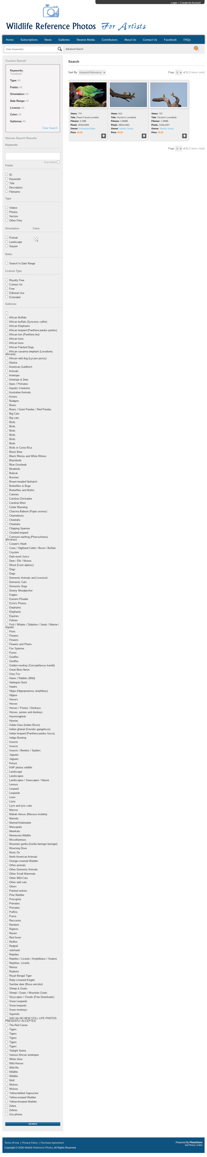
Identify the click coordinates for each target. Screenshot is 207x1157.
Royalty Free (16, 280)
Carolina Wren (17, 502)
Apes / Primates (18, 383)
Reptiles (14, 954)
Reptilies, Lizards (19, 963)
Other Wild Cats (18, 877)
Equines (14, 616)
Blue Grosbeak (18, 464)
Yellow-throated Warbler (23, 1101)
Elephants (15, 607)
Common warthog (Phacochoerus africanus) (26, 538)
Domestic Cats (18, 582)
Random (14, 924)
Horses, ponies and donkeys (26, 712)
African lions (16, 338)
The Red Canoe (18, 1025)
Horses (13, 703)
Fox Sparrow (16, 648)
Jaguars (14, 754)
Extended (14, 297)
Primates (14, 903)
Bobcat (13, 473)
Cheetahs (14, 519)
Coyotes (14, 552)
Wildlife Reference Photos (38, 1147)
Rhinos (13, 967)
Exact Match (50, 162)
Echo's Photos (17, 603)
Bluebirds (14, 468)
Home (10, 39)
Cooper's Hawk (18, 543)
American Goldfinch (20, 366)
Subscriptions (29, 39)
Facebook (170, 39)
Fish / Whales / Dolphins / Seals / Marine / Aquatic (32, 626)
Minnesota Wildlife (20, 835)
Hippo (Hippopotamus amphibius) (28, 690)
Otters (13, 886)
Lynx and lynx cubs (20, 805)
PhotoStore (196, 1142)
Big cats (14, 417)
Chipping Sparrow (19, 528)
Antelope (14, 375)
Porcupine (15, 899)
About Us (130, 39)
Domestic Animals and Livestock (28, 577)
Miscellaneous (17, 839)
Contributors (109, 39)
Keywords (15, 179)
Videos (13, 207)
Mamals (14, 818)
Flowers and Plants (20, 644)
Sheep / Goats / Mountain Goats (28, 992)
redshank (14, 950)
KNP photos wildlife (20, 767)
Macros (13, 809)
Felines (13, 620)
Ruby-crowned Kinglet (22, 980)
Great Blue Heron (19, 669)
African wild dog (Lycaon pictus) (27, 358)
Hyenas (13, 720)
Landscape (15, 242)
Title (11, 183)
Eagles (13, 594)
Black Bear (15, 451)
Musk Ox (14, 852)
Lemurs (13, 784)
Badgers (14, 400)
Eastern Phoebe (18, 599)
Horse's (13, 699)
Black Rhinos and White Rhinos (27, 456)
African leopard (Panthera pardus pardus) (33, 330)
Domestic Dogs (18, 586)
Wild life (14, 1067)
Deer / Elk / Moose (20, 560)
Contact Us (150, 39)
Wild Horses (16, 1063)
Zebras (13, 1110)
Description (15, 187)
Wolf (12, 1080)
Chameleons (16, 515)
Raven (13, 933)
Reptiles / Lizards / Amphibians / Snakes (33, 958)
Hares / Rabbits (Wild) (22, 678)
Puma (12, 916)
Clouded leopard (18, 532)
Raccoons (15, 920)
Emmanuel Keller (87, 128)
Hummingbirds (17, 716)
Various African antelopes (24, 1054)
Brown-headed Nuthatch (23, 481)
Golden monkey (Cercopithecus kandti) (32, 665)
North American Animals (23, 856)
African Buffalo (17, 317)
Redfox (13, 941)
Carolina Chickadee (20, 498)
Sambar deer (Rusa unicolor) (26, 984)
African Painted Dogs (21, 347)
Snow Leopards (18, 1001)
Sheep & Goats (18, 988)
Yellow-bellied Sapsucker (23, 1093)
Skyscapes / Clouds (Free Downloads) (31, 997)
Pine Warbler (16, 894)
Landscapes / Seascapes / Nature (29, 780)
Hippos (13, 695)
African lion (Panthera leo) (24, 334)
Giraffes (14, 656)
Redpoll (13, 946)
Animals (14, 371)
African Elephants (19, 326)
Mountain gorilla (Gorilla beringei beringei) (33, 843)
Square (13, 246)
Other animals (17, 865)
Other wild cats (18, 882)
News (48, 39)
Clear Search (49, 128)
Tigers (13, 1029)
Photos (13, 212)
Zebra (12, 1105)
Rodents (14, 971)
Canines (14, 494)
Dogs (12, 569)
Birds (12, 422)
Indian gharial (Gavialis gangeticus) (29, 729)
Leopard (14, 788)
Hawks (13, 686)
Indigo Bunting (17, 737)
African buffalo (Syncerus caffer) (28, 321)
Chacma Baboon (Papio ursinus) (28, 511)
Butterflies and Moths (21, 490)
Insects (13, 741)
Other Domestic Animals (23, 869)
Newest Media (86, 39)
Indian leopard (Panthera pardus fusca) (32, 733)
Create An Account (190, 2)
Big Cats (14, 413)
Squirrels (14, 1014)
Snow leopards (17, 1005)
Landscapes (16, 775)
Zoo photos (15, 1114)
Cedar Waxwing (18, 507)
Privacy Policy (30, 1142)
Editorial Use (16, 293)
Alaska (13, 362)
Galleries (64, 39)
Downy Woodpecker (21, 590)
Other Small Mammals (22, 873)
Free (12, 288)
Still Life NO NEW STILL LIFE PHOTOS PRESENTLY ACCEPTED (31, 1019)
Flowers (13, 635)
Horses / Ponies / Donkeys (25, 707)
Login (174, 2)
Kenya (13, 763)
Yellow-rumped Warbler (22, 1097)
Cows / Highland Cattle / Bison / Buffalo (32, 548)
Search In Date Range (22, 263)
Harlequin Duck (18, 682)
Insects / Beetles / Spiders (25, 750)
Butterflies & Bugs (20, 485)
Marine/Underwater (20, 822)
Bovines (14, 477)
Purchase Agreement (52, 1142)
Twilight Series (17, 1050)
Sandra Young (126, 128)
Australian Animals (20, 392)
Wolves (13, 1084)
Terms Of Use (11, 1142)
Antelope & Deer (18, 379)
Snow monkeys (18, 1009)
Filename (14, 191)
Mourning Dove (18, 848)
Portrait (13, 237)
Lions (12, 797)
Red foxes (15, 937)
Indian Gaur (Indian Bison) (24, 724)
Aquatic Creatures (19, 388)
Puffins (13, 911)
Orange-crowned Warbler (23, 860)
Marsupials (15, 826)
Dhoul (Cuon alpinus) (21, 565)
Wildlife (13, 1071)
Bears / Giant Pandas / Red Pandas (30, 409)
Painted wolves (18, 890)
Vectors (13, 216)
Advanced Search (74, 49)
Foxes (13, 652)
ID (10, 174)
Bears (12, 405)
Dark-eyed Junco (19, 556)
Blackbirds (15, 460)
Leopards (14, 792)
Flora (12, 631)
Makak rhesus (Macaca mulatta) (28, 814)
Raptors (13, 928)
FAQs (187, 39)
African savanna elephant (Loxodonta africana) (29, 353)
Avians (13, 396)
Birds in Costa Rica (20, 447)
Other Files (15, 220)
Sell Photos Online (194, 1145)
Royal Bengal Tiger (20, 975)
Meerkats (14, 831)
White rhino (15, 1059)
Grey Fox (14, 673)
